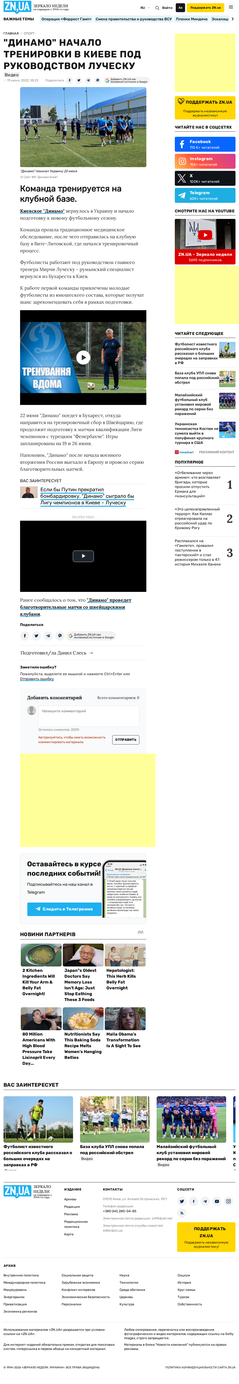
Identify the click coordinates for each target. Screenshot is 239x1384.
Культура (127, 1304)
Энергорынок (14, 1297)
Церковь (126, 1297)
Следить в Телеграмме (68, 909)
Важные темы (19, 19)
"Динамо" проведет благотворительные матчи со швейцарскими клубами (75, 607)
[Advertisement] (87, 800)
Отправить (125, 740)
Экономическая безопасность (86, 1297)
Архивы (70, 1199)
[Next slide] (231, 19)
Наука (124, 1275)
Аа (181, 7)
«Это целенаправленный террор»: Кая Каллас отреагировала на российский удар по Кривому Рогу (197, 518)
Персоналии (71, 1304)
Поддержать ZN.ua (205, 7)
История (184, 1283)
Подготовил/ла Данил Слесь (53, 653)
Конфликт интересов (78, 1290)
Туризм (183, 1297)
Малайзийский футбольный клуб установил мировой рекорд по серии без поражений (194, 404)
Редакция (72, 1207)
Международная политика (25, 1283)
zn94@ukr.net (162, 1218)
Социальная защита (77, 1275)
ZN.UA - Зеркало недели (205, 254)
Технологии (129, 1283)
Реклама (71, 1214)
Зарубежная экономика (81, 1283)
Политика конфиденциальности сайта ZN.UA (200, 1367)
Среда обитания (132, 1290)
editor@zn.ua (113, 1231)
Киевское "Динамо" (42, 211)
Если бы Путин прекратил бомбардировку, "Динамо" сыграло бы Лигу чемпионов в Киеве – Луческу (87, 496)
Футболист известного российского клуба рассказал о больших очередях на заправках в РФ (196, 353)
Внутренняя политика (21, 1275)
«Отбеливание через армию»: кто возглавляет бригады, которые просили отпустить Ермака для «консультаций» (198, 484)
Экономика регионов (20, 1312)
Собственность (190, 1304)
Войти (167, 8)
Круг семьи (186, 1290)
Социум (184, 1275)
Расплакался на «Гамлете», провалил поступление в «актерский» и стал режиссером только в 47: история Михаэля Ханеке (198, 552)
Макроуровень (15, 1290)
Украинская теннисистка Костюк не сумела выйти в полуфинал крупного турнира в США (196, 433)
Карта (69, 1234)
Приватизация (15, 1304)
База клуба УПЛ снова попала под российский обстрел (197, 378)
